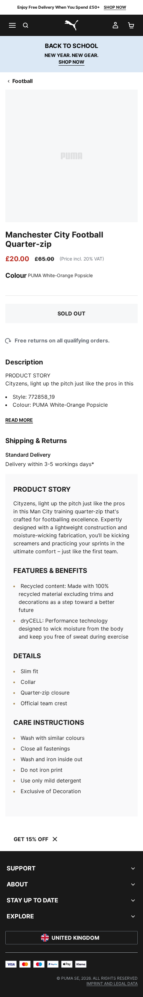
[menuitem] (112, 983)
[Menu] (12, 25)
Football (22, 81)
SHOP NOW (115, 7)
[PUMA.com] (71, 25)
